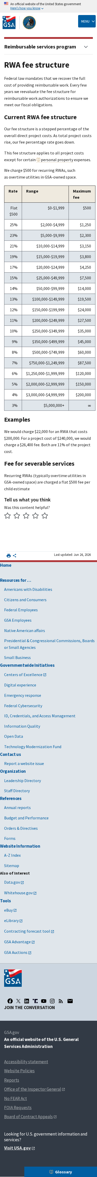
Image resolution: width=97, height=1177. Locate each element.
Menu (85, 21)
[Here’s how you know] (48, 6)
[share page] (14, 556)
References (10, 798)
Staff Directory (17, 790)
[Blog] (60, 1001)
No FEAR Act (15, 1098)
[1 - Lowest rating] (7, 516)
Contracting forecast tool (27, 931)
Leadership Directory (22, 780)
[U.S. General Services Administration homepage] (19, 22)
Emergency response (22, 695)
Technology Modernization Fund (32, 746)
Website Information (20, 846)
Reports (11, 1080)
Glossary (63, 1171)
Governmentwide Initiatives (27, 665)
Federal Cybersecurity (23, 705)
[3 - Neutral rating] (26, 516)
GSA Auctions (15, 952)
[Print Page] (8, 555)
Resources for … (15, 580)
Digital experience (20, 684)
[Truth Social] (35, 1001)
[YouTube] (43, 1001)
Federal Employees (21, 609)
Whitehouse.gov (18, 892)
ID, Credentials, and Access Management (40, 715)
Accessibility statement (26, 1062)
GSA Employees (18, 620)
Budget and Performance (26, 817)
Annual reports (17, 807)
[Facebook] (10, 1001)
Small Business (17, 657)
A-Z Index (12, 855)
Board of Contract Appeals (28, 1116)
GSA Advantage (17, 941)
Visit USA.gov (17, 1148)
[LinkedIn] (26, 1001)
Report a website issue (24, 763)
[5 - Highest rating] (44, 516)
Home (5, 565)
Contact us (10, 754)
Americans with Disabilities (28, 589)
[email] (70, 1001)
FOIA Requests (18, 1107)
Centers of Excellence (23, 674)
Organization (13, 771)
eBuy (8, 910)
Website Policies (19, 1071)
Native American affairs (24, 630)
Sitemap (11, 865)
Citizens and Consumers (25, 599)
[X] (18, 1001)
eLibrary (11, 920)
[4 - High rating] (35, 516)
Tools (5, 901)
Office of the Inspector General (32, 1089)
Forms (10, 838)
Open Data (13, 736)
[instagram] (52, 1001)
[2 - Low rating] (16, 516)
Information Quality (22, 726)
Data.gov (12, 882)
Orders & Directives (21, 828)
